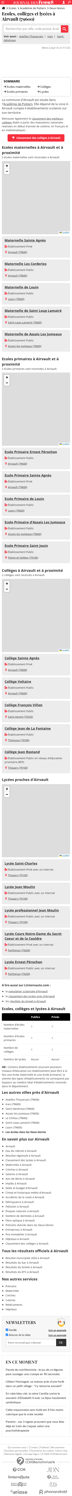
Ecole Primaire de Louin (24, 499)
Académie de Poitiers (33, 8)
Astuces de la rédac (19, 1335)
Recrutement (57, 1447)
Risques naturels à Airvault (22, 1211)
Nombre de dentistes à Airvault (25, 1216)
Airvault (10, 1146)
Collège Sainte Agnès (22, 658)
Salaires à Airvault (17, 1174)
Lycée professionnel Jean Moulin (32, 910)
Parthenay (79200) (19, 950)
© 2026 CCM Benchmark (54, 1454)
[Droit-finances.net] (53, 1477)
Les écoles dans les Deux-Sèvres (26, 1132)
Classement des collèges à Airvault (38, 138)
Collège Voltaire (18, 681)
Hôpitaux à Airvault (17, 1239)
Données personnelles (16, 1450)
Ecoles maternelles (18, 86)
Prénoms (11, 1286)
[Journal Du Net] (53, 1470)
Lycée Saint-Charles (21, 863)
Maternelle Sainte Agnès (25, 240)
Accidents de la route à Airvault (25, 1197)
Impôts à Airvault (16, 1183)
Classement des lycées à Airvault (26, 1160)
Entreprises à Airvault (19, 1229)
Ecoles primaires (17, 91)
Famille (12, 1330)
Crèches (11, 1295)
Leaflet (65, 232)
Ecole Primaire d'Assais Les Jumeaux (35, 522)
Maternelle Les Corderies (26, 264)
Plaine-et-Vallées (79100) (23, 557)
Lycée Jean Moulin (20, 887)
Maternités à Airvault (19, 1165)
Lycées (44, 91)
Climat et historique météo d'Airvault (28, 1192)
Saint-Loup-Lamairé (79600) (25, 322)
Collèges (45, 86)
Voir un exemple (57, 1330)
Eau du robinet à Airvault (21, 1151)
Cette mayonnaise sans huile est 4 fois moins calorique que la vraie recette (34, 1412)
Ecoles (12, 8)
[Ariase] (19, 1492)
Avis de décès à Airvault (20, 1178)
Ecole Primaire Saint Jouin (26, 545)
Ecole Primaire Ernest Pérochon (31, 452)
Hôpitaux (11, 1309)
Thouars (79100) (18, 767)
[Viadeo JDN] (53, 1484)
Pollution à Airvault (17, 1206)
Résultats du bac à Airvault (22, 1262)
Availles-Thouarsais (31, 36)
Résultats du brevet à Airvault (24, 1267)
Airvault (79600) (17, 252)
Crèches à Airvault (17, 1169)
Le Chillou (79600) (16, 1118)
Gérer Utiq (61, 1450)
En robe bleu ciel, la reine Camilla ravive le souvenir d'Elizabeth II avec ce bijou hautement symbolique (36, 1398)
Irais (50, 36)
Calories (11, 1300)
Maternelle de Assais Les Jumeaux (33, 334)
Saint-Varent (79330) (20, 717)
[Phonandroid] (53, 1492)
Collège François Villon (23, 705)
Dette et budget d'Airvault (21, 1188)
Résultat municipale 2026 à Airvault (27, 1258)
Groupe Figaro (32, 1454)
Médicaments (14, 1304)
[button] (7, 166)
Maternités (12, 1291)
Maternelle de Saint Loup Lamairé (33, 310)
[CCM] (19, 1470)
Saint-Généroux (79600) (20, 1108)
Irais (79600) (13, 1104)
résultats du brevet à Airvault (28, 1001)
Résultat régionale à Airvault (23, 1155)
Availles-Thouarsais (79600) (22, 1099)
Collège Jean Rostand (22, 752)
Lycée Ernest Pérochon (23, 962)
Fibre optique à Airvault (20, 1220)
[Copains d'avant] (19, 1484)
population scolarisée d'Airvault (28, 991)
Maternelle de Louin (22, 287)
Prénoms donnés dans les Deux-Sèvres (30, 1225)
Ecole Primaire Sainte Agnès (28, 475)
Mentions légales (14, 1454)
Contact (34, 1447)
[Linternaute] (19, 1477)
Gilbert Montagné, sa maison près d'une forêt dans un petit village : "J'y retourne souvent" (35, 1384)
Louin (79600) (16, 299)
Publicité (44, 1447)
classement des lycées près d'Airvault (31, 996)
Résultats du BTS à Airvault (22, 1272)
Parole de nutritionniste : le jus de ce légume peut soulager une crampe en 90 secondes (34, 1372)
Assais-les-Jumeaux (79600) (24, 346)
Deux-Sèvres (57, 8)
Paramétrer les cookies (42, 1450)
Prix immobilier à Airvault (21, 1234)
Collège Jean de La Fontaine (28, 728)
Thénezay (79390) (18, 740)
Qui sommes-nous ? (18, 1447)
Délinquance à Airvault (20, 1202)
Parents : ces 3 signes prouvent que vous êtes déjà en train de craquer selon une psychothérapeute (35, 1426)
